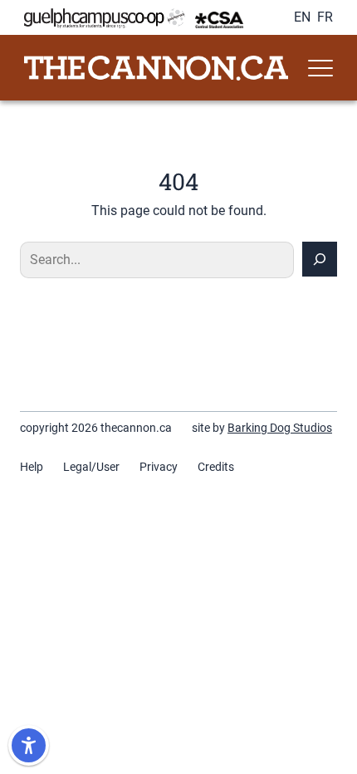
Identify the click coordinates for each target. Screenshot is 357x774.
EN (302, 17)
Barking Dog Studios (279, 427)
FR (325, 17)
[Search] (319, 259)
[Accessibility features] (28, 745)
